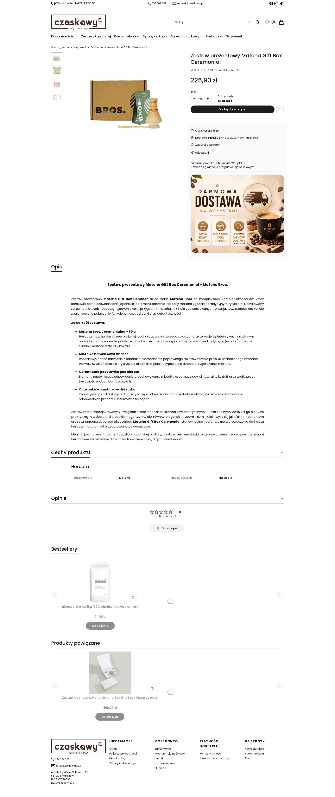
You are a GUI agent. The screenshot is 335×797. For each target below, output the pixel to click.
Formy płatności (211, 753)
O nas (113, 749)
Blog (247, 758)
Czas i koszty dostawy (214, 758)
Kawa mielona (254, 753)
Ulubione (160, 768)
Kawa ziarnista (254, 749)
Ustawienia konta (166, 763)
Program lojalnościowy (170, 753)
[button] (257, 22)
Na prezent (79, 47)
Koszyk (159, 758)
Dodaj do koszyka (232, 109)
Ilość (194, 92)
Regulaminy (117, 758)
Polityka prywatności (123, 753)
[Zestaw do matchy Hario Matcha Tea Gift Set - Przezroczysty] (110, 673)
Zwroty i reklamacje (122, 763)
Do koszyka (100, 626)
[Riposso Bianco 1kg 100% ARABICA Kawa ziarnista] (100, 582)
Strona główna (60, 47)
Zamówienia (163, 749)
